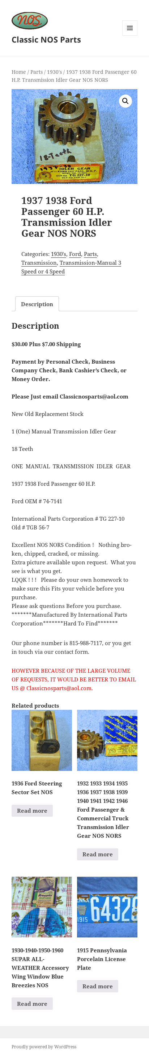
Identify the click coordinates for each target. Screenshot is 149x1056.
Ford (75, 253)
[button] (125, 101)
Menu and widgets (130, 35)
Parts (36, 71)
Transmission (39, 262)
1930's (54, 71)
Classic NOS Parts (46, 39)
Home (19, 71)
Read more (32, 810)
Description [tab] (37, 304)
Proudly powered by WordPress (44, 1047)
